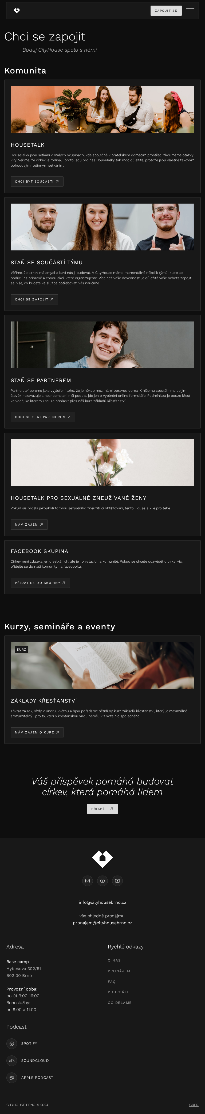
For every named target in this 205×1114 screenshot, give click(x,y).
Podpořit (118, 992)
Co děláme (120, 1003)
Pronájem (119, 971)
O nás (114, 960)
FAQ (112, 982)
